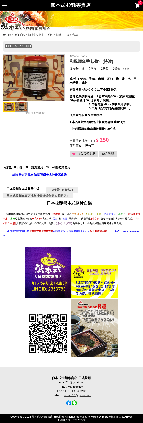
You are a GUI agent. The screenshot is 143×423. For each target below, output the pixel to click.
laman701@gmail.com (77, 395)
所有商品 (20, 34)
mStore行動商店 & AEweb (117, 416)
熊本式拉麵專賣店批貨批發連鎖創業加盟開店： (38, 195)
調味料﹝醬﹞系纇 (66, 34)
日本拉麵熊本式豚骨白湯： (24, 188)
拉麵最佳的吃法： (62, 189)
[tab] (24, 189)
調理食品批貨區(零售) (40, 34)
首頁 (9, 34)
